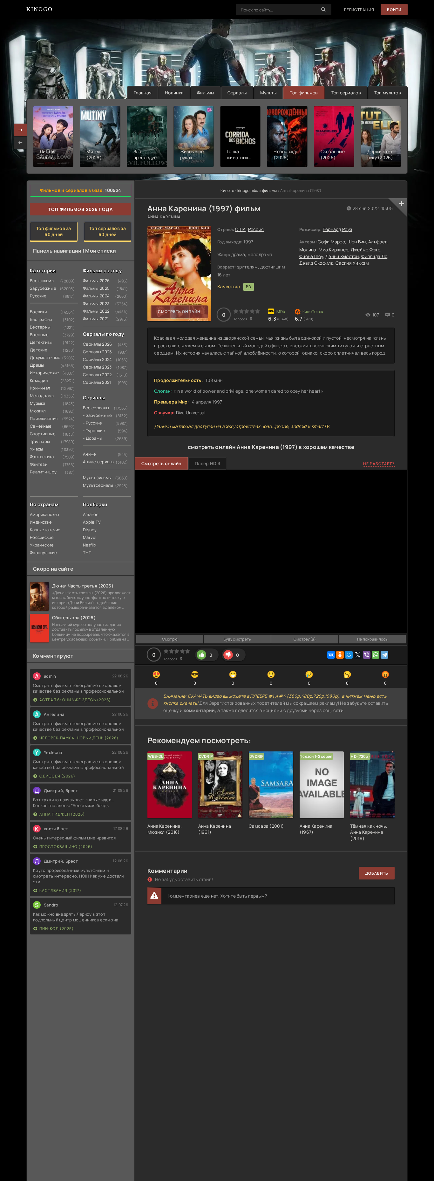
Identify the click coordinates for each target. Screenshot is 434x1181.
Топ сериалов (346, 93)
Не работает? (379, 463)
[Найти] (323, 9)
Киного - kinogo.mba (239, 190)
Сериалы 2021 (95, 382)
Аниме (89, 454)
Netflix (89, 545)
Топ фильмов (304, 93)
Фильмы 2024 (95, 296)
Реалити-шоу (42, 472)
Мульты (268, 93)
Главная (143, 93)
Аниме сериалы (95, 462)
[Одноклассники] (340, 655)
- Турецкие (94, 430)
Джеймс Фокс (365, 250)
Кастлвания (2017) (60, 890)
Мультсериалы (95, 485)
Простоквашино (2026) (65, 846)
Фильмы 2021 (95, 319)
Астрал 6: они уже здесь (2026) (75, 699)
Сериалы (237, 93)
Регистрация (359, 9)
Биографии (41, 319)
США (240, 229)
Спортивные (42, 434)
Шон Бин (357, 242)
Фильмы (205, 93)
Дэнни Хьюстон (342, 256)
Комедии (39, 380)
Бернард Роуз (337, 229)
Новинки (174, 93)
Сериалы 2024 (95, 359)
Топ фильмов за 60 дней (53, 231)
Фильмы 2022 (95, 311)
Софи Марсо (331, 242)
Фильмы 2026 (95, 280)
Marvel (90, 537)
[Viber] (366, 655)
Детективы (41, 342)
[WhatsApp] (375, 655)
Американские (42, 514)
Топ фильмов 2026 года (80, 209)
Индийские (41, 522)
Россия (256, 229)
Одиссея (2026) (57, 776)
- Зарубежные (95, 415)
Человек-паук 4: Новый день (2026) (79, 738)
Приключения (42, 418)
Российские (42, 537)
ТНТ (87, 552)
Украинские (42, 545)
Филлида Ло (374, 256)
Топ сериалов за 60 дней (107, 231)
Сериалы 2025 (95, 352)
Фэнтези (38, 464)
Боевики (38, 312)
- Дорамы (92, 438)
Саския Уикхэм (352, 263)
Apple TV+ (93, 522)
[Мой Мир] (349, 655)
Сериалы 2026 (95, 344)
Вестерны (40, 327)
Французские (42, 552)
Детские (38, 350)
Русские (38, 296)
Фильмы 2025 (95, 288)
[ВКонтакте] (331, 655)
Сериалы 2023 (95, 367)
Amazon (91, 514)
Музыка (37, 403)
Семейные (40, 426)
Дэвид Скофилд (316, 263)
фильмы (269, 190)
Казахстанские (42, 530)
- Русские (92, 423)
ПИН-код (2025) (56, 928)
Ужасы (36, 449)
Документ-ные (42, 357)
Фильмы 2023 (95, 303)
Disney (90, 530)
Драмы (37, 365)
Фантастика (42, 456)
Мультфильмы (95, 477)
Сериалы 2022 (95, 374)
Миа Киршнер (333, 250)
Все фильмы (42, 280)
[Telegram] (384, 655)
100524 (113, 190)
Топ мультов (387, 93)
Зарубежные (42, 288)
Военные (39, 334)
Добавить (376, 873)
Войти (394, 9)
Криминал (40, 388)
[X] (358, 655)
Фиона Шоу (311, 256)
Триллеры (40, 441)
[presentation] (20, 142)
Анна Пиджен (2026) (62, 814)
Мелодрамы (42, 395)
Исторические (42, 373)
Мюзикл (38, 411)
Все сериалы (95, 408)
